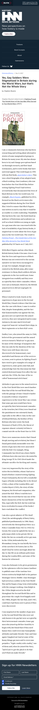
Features (19, 44)
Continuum (8, 681)
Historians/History (7, 73)
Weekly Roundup (10, 683)
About (19, 55)
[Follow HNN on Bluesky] (11, 66)
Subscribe (8, 34)
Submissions (19, 61)
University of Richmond (30, 4)
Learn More (26, 688)
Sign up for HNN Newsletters (19, 700)
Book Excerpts (19, 50)
